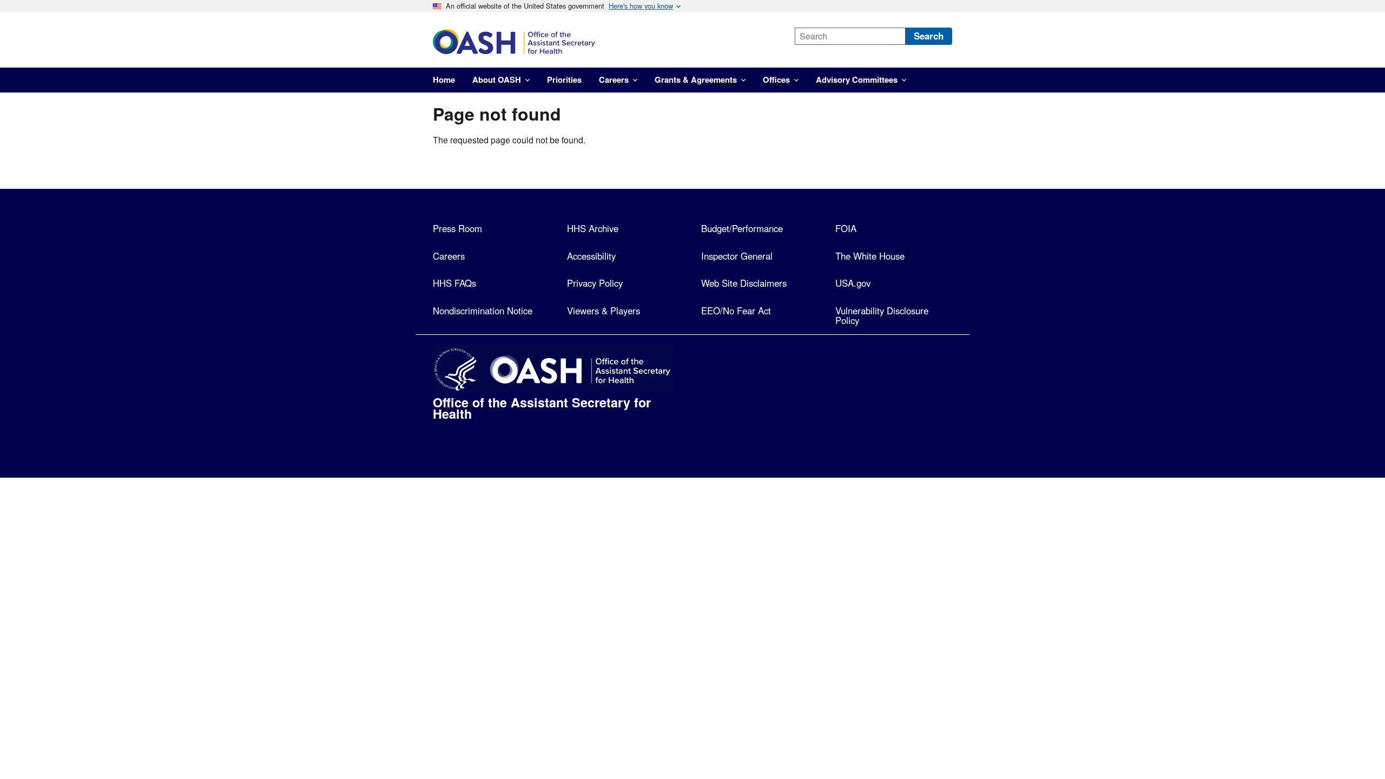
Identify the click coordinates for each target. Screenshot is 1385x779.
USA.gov (852, 282)
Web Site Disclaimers (744, 282)
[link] (604, 41)
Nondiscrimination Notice (482, 310)
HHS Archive (592, 228)
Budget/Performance (742, 228)
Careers (449, 255)
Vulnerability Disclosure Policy (881, 315)
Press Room (457, 228)
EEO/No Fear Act (736, 310)
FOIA (845, 228)
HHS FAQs (454, 282)
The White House (870, 255)
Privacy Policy (595, 282)
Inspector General (737, 255)
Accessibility (591, 255)
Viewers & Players (603, 310)
